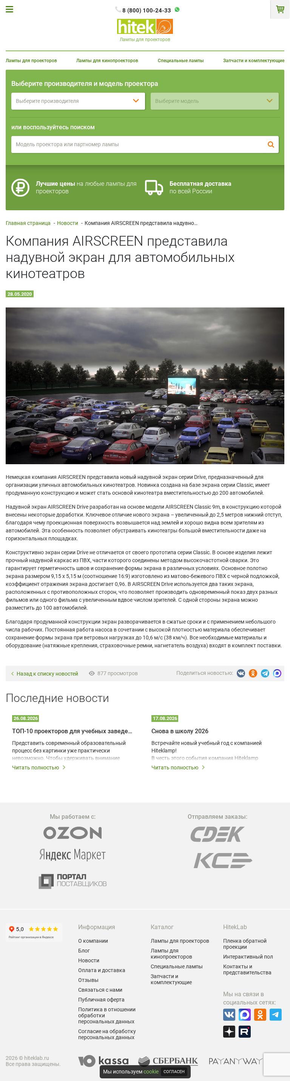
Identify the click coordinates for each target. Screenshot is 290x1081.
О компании (93, 941)
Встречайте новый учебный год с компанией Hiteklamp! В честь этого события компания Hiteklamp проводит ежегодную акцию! (206, 751)
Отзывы (88, 980)
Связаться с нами (100, 990)
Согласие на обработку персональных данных (107, 1034)
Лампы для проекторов (31, 60)
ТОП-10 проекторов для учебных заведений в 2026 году (73, 731)
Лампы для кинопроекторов (107, 60)
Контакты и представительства (247, 969)
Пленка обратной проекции (245, 944)
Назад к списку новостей (47, 674)
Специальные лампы (181, 60)
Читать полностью (35, 767)
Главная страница (28, 223)
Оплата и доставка (101, 970)
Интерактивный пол (248, 957)
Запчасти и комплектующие (253, 60)
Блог (84, 951)
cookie (151, 1072)
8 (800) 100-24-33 (146, 10)
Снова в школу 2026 (179, 731)
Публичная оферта (101, 1000)
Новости (67, 223)
